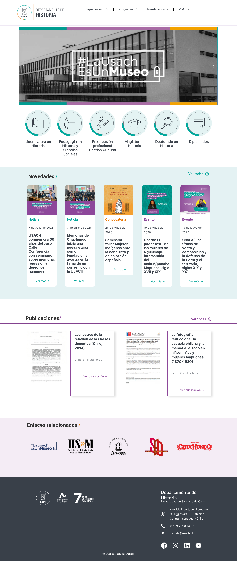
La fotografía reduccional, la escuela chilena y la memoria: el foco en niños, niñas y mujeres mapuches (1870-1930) (188, 348)
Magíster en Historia (135, 144)
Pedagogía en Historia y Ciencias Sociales (70, 148)
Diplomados (199, 142)
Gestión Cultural (102, 150)
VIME (182, 9)
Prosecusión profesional (102, 144)
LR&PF (131, 554)
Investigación (156, 9)
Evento (149, 219)
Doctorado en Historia (166, 144)
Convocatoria (115, 219)
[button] (23, 66)
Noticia (34, 219)
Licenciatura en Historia (38, 144)
